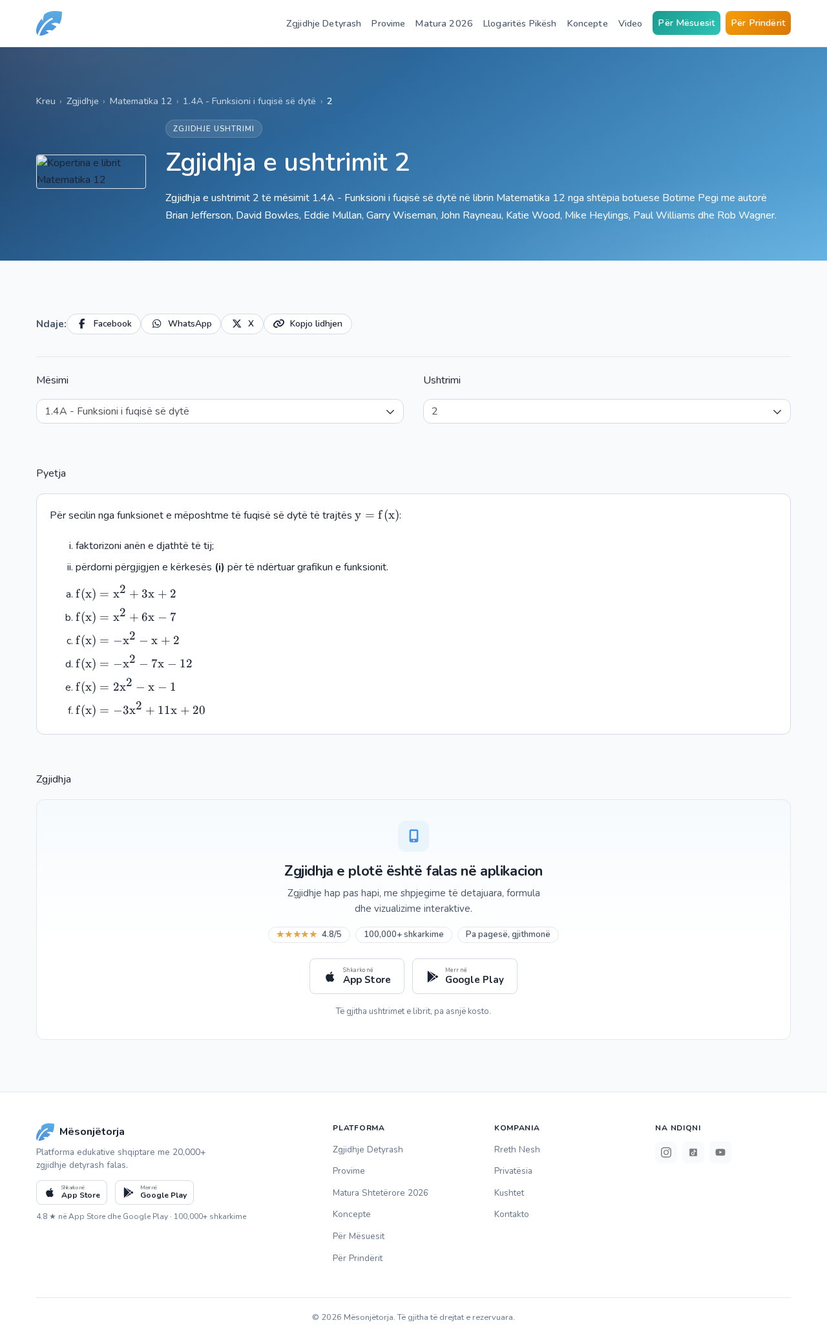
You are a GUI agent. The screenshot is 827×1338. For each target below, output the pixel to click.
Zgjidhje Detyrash (323, 23)
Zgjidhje (83, 100)
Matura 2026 (444, 23)
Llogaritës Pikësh (519, 23)
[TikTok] (693, 1152)
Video (630, 23)
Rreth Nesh (517, 1149)
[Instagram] (666, 1152)
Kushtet (509, 1193)
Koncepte (587, 23)
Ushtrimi (442, 380)
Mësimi (52, 380)
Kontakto (511, 1214)
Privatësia (513, 1171)
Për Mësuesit (686, 22)
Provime (388, 23)
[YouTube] (720, 1152)
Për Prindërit (758, 22)
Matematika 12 (141, 100)
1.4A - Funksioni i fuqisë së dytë (249, 100)
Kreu (46, 100)
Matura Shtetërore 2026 (380, 1193)
